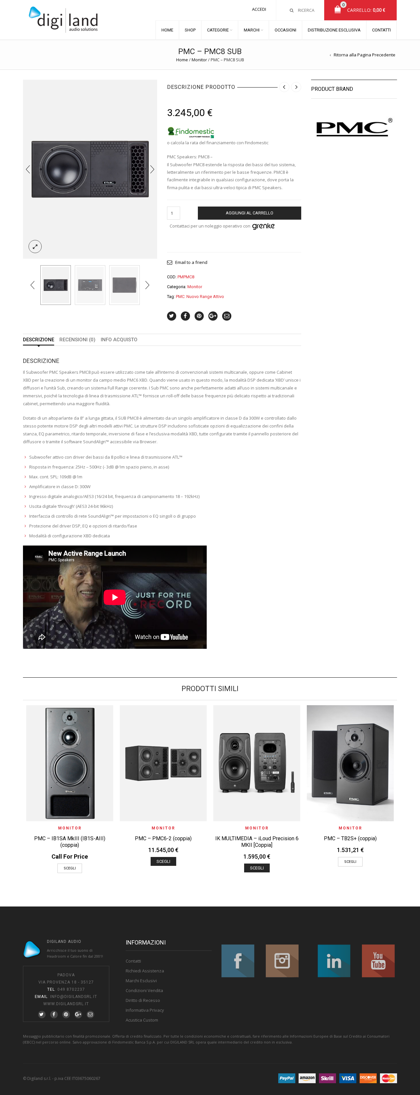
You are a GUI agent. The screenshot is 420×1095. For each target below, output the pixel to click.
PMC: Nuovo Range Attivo (200, 296)
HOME (167, 30)
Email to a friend (191, 262)
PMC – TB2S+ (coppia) (350, 838)
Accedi (259, 9)
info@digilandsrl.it (73, 996)
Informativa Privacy (145, 1010)
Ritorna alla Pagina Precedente (364, 55)
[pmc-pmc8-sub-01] (90, 168)
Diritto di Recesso (143, 1000)
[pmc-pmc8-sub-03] (124, 285)
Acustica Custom (142, 1020)
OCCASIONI (285, 30)
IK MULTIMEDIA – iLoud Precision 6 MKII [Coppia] (257, 841)
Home (182, 60)
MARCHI (252, 30)
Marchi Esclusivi (141, 981)
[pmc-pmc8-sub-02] (90, 285)
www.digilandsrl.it (66, 1004)
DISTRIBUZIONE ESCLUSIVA (334, 30)
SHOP (190, 30)
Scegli (70, 868)
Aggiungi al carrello (249, 212)
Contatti (133, 961)
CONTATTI (381, 30)
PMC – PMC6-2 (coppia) (163, 838)
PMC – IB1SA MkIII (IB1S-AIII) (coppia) (69, 841)
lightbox (35, 246)
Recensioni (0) (77, 339)
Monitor (199, 60)
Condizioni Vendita (144, 990)
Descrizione (38, 339)
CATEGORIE (218, 30)
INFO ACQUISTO (119, 339)
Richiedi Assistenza (145, 971)
